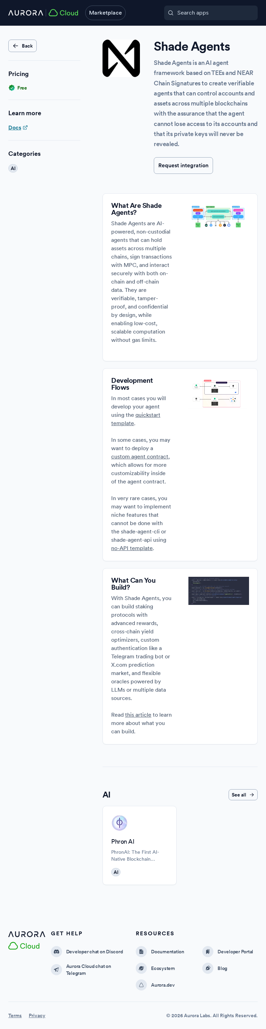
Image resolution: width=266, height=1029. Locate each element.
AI (116, 872)
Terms (15, 1015)
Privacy (37, 1015)
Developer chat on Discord (94, 951)
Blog (222, 968)
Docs (14, 127)
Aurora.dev (163, 985)
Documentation (167, 951)
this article (138, 714)
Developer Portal (235, 951)
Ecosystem (163, 968)
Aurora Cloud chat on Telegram (88, 969)
